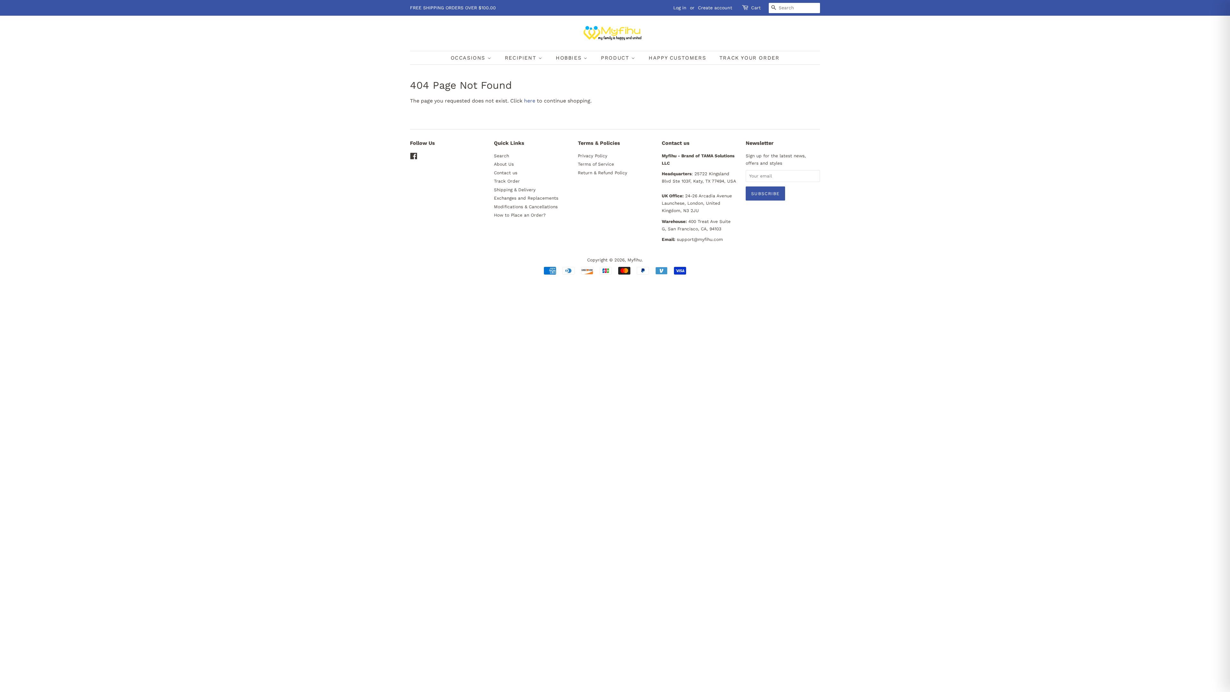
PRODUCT (616, 58)
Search (501, 155)
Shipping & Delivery (515, 189)
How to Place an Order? (519, 215)
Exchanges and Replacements (526, 198)
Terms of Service (596, 164)
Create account (715, 7)
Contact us (505, 172)
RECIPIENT (521, 58)
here (529, 101)
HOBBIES (570, 58)
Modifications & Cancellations (526, 206)
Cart (756, 7)
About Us (504, 164)
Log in (679, 7)
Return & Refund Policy (602, 172)
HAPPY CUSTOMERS (677, 58)
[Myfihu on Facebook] (413, 157)
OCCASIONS (469, 58)
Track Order (507, 181)
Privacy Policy (592, 155)
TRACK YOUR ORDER (749, 58)
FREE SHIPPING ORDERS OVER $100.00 (453, 7)
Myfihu (634, 259)
